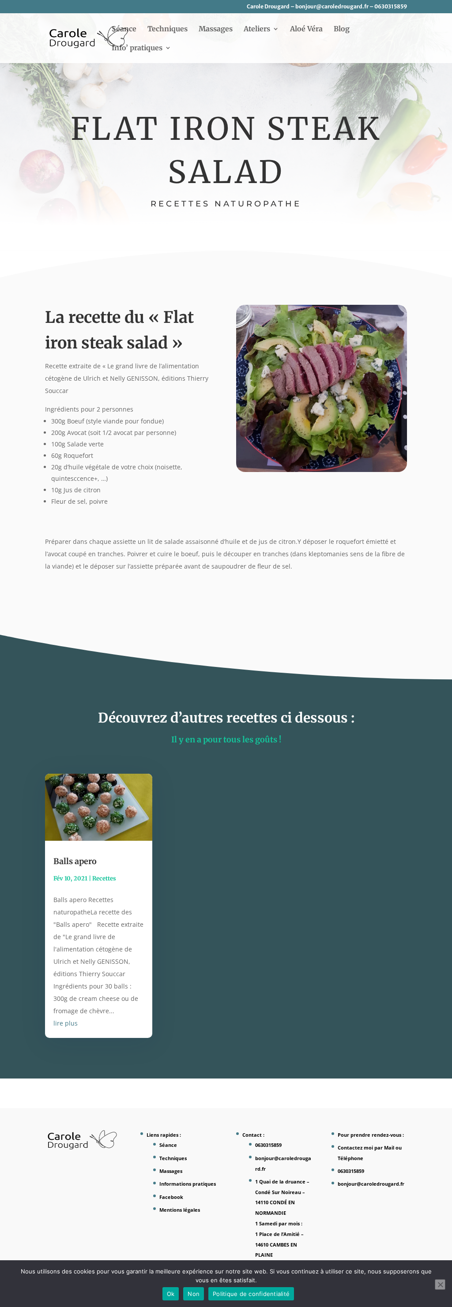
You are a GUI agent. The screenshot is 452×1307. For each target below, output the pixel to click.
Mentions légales (179, 1209)
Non (194, 1293)
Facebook (171, 1197)
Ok (171, 1293)
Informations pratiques (187, 1183)
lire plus (65, 1023)
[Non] (440, 1284)
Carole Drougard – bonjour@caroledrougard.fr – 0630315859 (327, 7)
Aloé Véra (306, 29)
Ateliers (257, 29)
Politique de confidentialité (251, 1293)
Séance (124, 29)
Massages (216, 29)
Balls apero (75, 861)
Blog (342, 29)
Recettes (104, 878)
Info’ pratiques (137, 48)
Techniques (167, 29)
